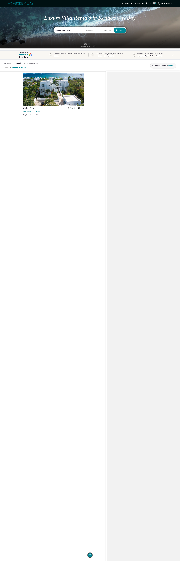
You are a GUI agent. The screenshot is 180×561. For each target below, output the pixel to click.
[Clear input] (82, 30)
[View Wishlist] (154, 3)
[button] (107, 30)
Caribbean (8, 63)
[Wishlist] (154, 3)
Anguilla (19, 63)
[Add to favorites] (81, 75)
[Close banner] (173, 55)
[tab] (46, 105)
